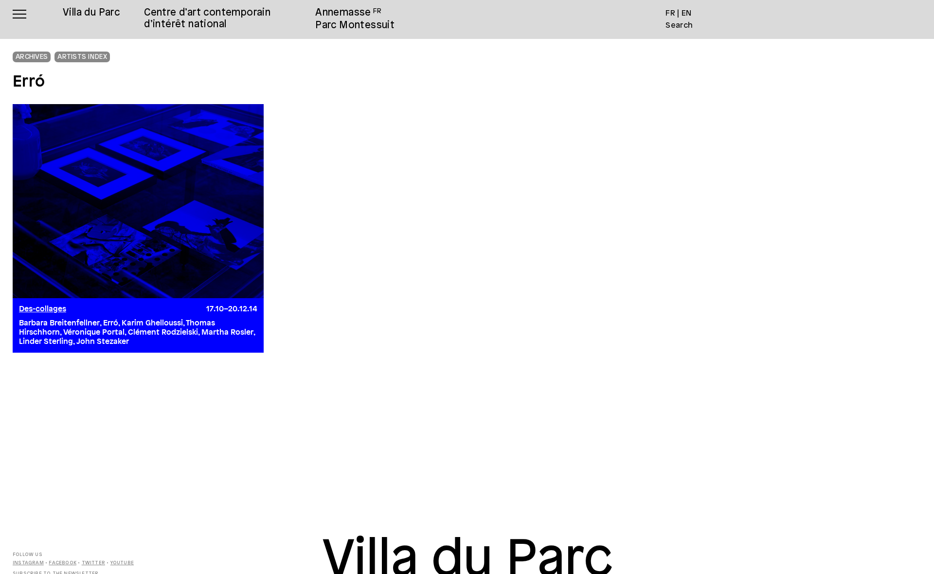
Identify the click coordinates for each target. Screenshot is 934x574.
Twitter (93, 563)
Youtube (122, 563)
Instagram (28, 563)
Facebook (62, 563)
